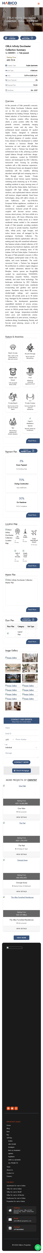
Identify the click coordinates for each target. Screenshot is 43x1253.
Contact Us (10, 1173)
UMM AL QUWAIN (14, 1160)
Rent (8, 1131)
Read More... (33, 441)
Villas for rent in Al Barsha (15, 1195)
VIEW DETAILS (21, 817)
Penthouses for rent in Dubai (16, 1198)
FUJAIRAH (11, 1157)
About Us (10, 1170)
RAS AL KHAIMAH (14, 1150)
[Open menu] (38, 3)
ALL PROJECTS (13, 1163)
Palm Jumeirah (24, 53)
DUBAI (10, 1141)
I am (6, 744)
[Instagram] (16, 1108)
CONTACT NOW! (21, 762)
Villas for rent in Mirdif (14, 1192)
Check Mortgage (22, 770)
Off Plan (9, 1138)
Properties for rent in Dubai (16, 1201)
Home (9, 1125)
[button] (38, 1247)
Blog (8, 1128)
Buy (8, 1135)
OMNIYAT (11, 53)
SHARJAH (11, 1147)
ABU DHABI (12, 1144)
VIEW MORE (21, 938)
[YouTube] (12, 1108)
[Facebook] (8, 1108)
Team (8, 1167)
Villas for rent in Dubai (14, 1189)
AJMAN (10, 1153)
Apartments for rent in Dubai (16, 1185)
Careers (9, 1176)
